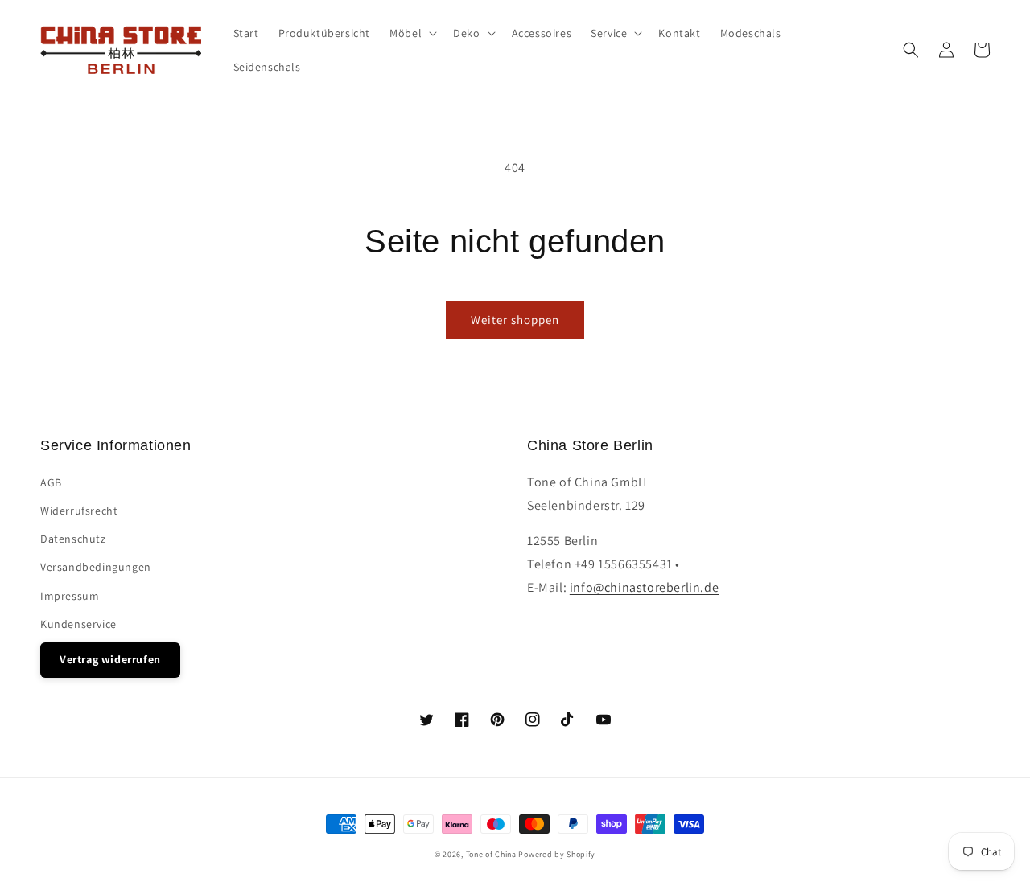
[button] (911, 50)
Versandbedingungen (95, 567)
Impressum (69, 596)
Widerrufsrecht (78, 510)
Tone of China (491, 854)
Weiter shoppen (515, 319)
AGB (51, 482)
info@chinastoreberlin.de (644, 587)
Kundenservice (78, 624)
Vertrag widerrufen (110, 659)
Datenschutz (73, 538)
